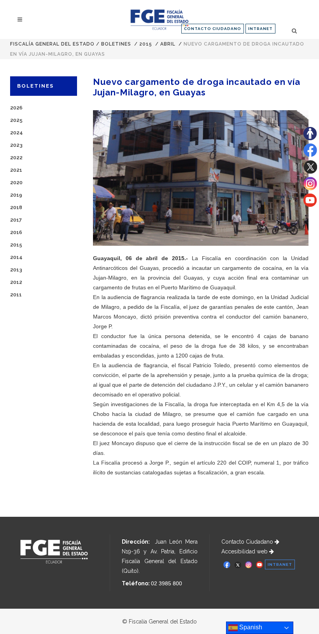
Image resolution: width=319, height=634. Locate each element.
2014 (16, 257)
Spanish (250, 627)
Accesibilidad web (245, 551)
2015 (145, 44)
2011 (16, 295)
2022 (16, 157)
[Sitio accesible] (310, 138)
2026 (16, 108)
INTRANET (260, 28)
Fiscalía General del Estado (52, 44)
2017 (16, 220)
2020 (16, 182)
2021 (16, 170)
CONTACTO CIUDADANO (212, 28)
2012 (16, 282)
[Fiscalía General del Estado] (159, 19)
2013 (16, 270)
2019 (16, 195)
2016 (16, 232)
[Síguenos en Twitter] (310, 172)
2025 (16, 120)
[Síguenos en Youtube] (310, 205)
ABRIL (167, 44)
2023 (16, 145)
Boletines (116, 44)
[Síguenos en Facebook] (310, 155)
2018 (16, 207)
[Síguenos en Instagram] (310, 188)
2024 (16, 133)
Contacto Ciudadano (248, 542)
